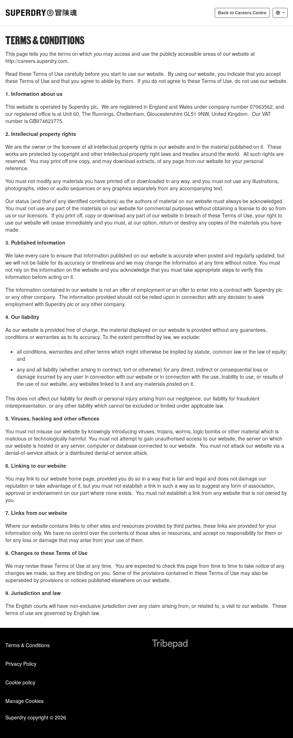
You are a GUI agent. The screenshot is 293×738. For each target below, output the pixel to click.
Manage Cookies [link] (24, 700)
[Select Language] (280, 13)
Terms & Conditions (27, 645)
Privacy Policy (20, 663)
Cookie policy (20, 682)
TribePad (170, 644)
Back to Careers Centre (242, 12)
